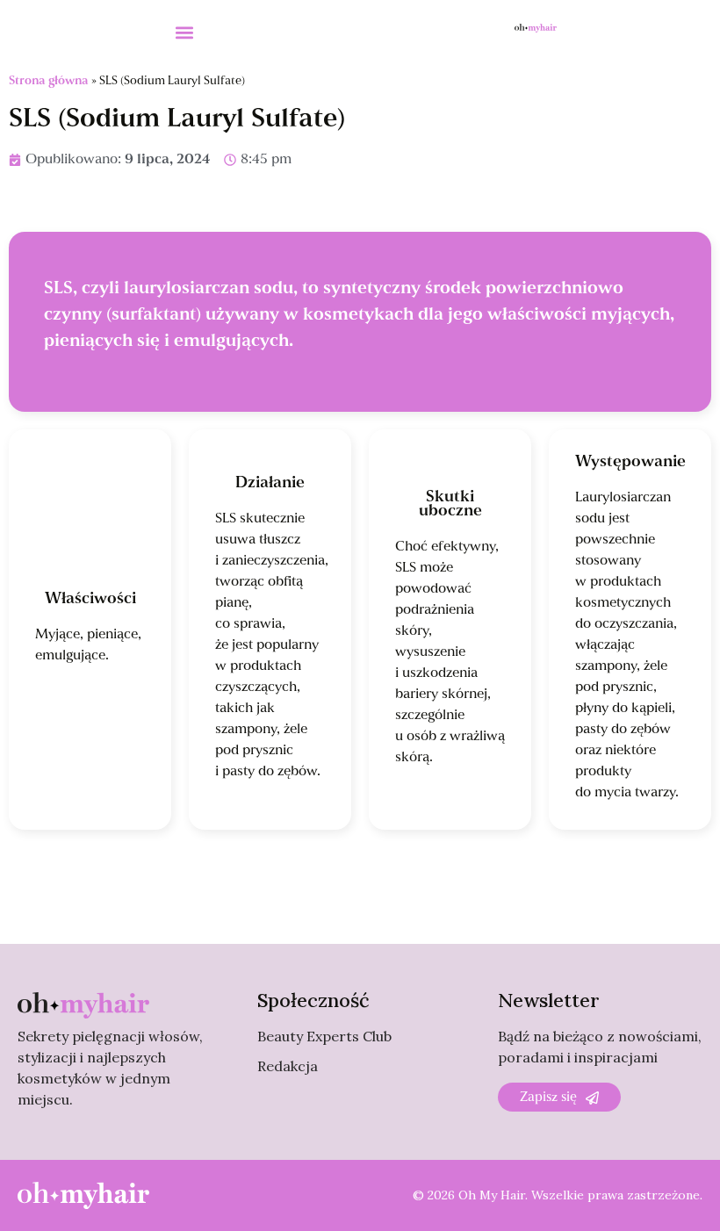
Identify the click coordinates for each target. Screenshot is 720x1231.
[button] (184, 32)
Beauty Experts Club (324, 1036)
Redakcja (287, 1066)
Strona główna (49, 81)
